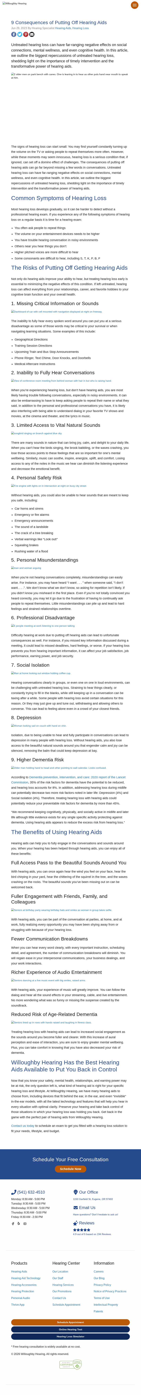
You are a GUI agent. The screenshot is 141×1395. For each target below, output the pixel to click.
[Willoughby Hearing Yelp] (19, 1224)
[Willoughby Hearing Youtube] (25, 1224)
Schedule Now (70, 1169)
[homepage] (14, 5)
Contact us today (22, 1126)
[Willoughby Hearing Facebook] (13, 1224)
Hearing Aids (63, 28)
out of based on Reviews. (92, 1228)
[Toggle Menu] (134, 5)
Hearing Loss (80, 28)
